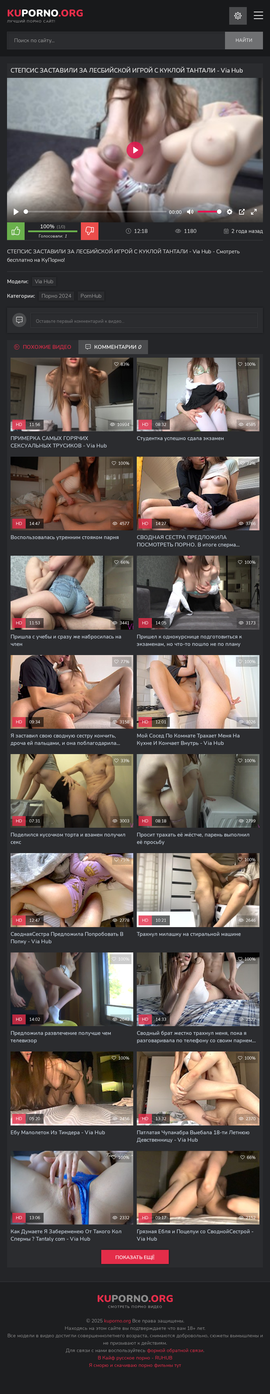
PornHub (91, 296)
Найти (244, 40)
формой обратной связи (175, 1350)
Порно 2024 (56, 296)
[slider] (95, 211)
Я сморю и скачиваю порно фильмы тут (135, 1365)
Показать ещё (135, 1257)
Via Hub (44, 281)
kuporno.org (117, 1321)
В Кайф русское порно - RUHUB (135, 1358)
